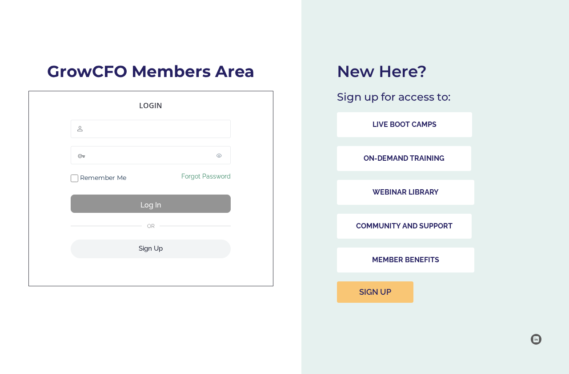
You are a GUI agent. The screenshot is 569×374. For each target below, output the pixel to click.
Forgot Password (206, 176)
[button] (404, 124)
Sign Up (151, 248)
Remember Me (102, 178)
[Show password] (222, 155)
